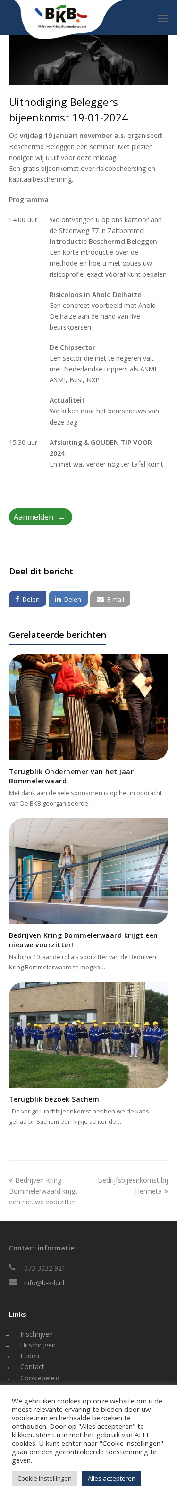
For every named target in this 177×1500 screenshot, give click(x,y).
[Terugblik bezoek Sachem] (89, 1035)
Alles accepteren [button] (111, 1478)
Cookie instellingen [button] (44, 1478)
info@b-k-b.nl (44, 1282)
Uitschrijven (38, 1344)
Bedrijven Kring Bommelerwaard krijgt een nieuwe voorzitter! (43, 1191)
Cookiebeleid (39, 1377)
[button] (27, 599)
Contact (32, 1366)
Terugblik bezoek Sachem (54, 1099)
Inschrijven (36, 1334)
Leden (29, 1355)
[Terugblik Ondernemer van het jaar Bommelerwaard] (89, 707)
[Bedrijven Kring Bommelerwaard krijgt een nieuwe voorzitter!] (89, 871)
